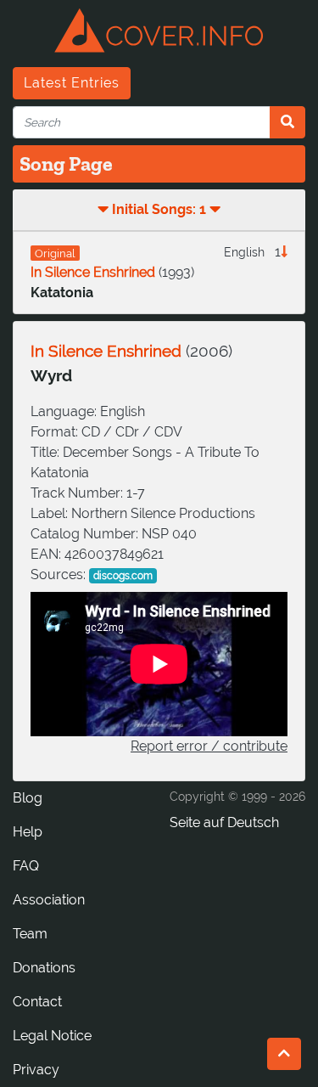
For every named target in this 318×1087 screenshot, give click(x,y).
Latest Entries (72, 83)
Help (27, 832)
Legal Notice (52, 1036)
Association (49, 900)
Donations (44, 968)
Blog (27, 798)
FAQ (26, 866)
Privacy (36, 1070)
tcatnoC (37, 1002)
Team (30, 934)
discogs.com (123, 576)
